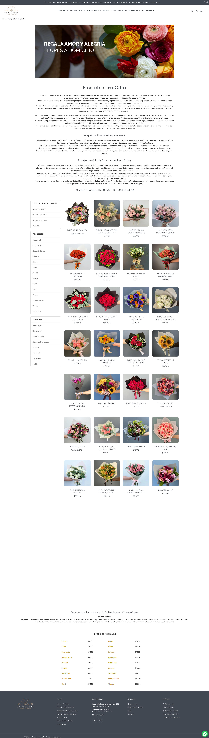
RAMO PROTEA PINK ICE (136, 447)
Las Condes (66, 673)
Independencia (67, 657)
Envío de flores (62, 717)
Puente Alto (112, 663)
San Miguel (112, 673)
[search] (191, 10)
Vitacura (111, 684)
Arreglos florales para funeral (67, 711)
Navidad (35, 284)
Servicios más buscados (65, 707)
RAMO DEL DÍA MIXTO (106, 403)
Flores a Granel (38, 300)
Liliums (35, 267)
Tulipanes (36, 295)
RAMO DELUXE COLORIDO (77, 230)
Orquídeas (36, 273)
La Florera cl (34, 737)
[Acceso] (196, 10)
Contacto (131, 714)
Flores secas (61, 724)
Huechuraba (66, 652)
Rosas (35, 289)
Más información (98, 715)
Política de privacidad (170, 711)
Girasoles (36, 262)
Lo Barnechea (66, 679)
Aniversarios (37, 325)
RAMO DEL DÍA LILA (165, 490)
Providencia (112, 657)
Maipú (110, 641)
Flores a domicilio (63, 704)
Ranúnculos (37, 311)
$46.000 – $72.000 (40, 220)
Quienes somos (133, 704)
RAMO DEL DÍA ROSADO (77, 360)
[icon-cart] (201, 10)
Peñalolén (111, 652)
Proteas (35, 306)
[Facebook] (204, 2)
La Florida (65, 663)
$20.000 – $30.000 (40, 209)
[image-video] (104, 552)
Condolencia (37, 245)
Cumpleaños (37, 331)
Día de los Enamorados (41, 342)
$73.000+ (36, 226)
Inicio (4, 19)
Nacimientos (37, 358)
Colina (64, 647)
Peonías (35, 278)
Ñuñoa (110, 647)
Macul (64, 684)
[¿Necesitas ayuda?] (205, 734)
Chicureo (65, 641)
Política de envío (168, 704)
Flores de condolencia (64, 721)
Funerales (36, 347)
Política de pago (168, 707)
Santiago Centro (113, 679)
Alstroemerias (37, 240)
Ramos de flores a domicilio (66, 714)
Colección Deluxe (39, 251)
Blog (129, 711)
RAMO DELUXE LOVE (165, 403)
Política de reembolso (170, 714)
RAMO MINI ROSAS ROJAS (136, 403)
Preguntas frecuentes (135, 707)
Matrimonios (37, 353)
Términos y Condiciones (171, 717)
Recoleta (111, 668)
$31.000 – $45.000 (39, 215)
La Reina (64, 668)
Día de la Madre (38, 337)
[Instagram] (207, 2)
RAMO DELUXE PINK (77, 447)
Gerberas (36, 256)
